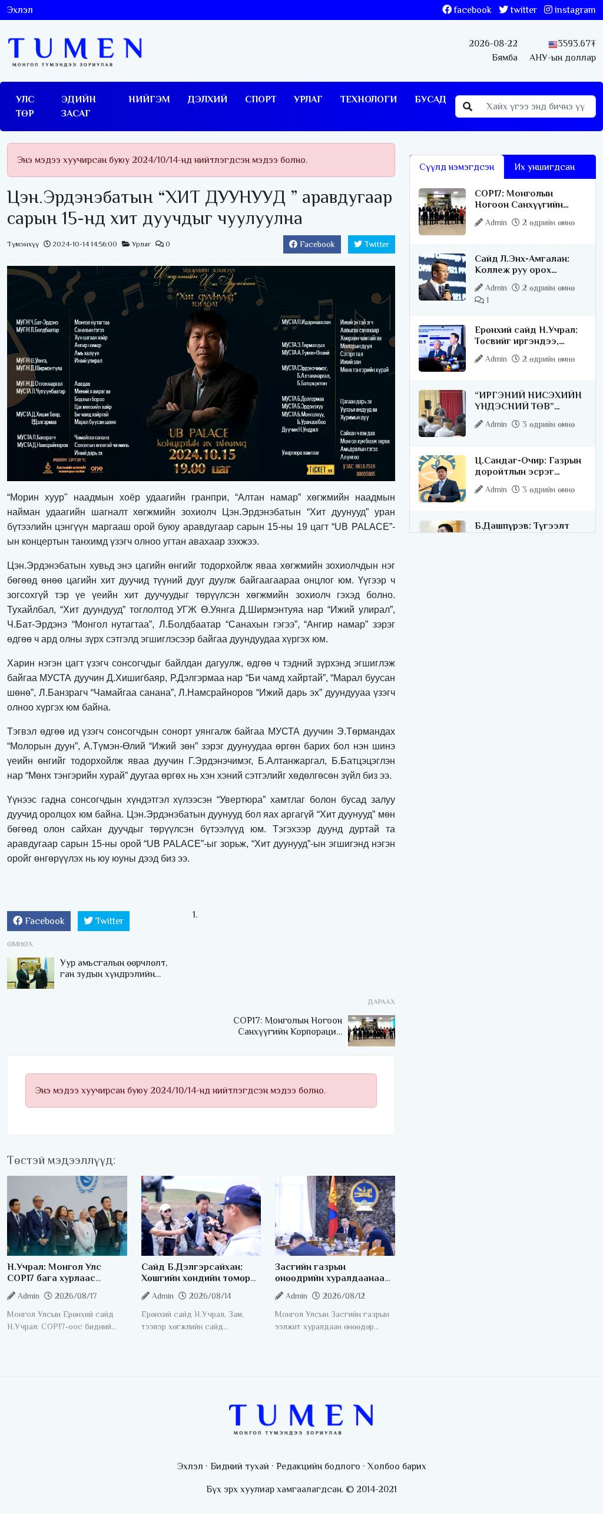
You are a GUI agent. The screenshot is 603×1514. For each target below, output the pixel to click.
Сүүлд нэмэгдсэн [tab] (456, 167)
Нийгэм (149, 99)
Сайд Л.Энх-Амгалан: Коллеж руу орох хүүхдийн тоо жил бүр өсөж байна (524, 276)
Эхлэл (20, 10)
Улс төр (25, 106)
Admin (28, 1295)
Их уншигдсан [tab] (544, 167)
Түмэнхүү (23, 244)
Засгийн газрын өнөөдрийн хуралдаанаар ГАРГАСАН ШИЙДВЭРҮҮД (334, 1278)
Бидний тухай (239, 1466)
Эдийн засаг (78, 106)
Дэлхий (207, 99)
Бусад (430, 99)
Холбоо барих (396, 1466)
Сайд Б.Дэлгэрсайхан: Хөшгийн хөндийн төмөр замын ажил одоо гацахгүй (195, 1284)
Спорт (260, 99)
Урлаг (308, 99)
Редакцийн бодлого (318, 1466)
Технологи (368, 99)
